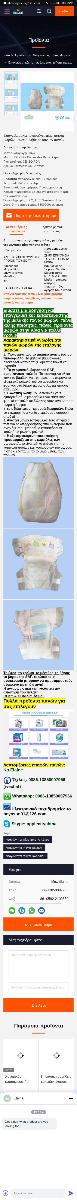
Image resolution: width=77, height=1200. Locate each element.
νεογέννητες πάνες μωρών (51, 55)
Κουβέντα (65, 11)
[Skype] (22, 910)
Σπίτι (6, 55)
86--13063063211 (61, 3)
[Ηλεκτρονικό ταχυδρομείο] (41, 910)
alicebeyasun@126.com (23, 3)
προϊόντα (21, 55)
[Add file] (6, 1193)
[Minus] (71, 1098)
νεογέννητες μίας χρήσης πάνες (27, 839)
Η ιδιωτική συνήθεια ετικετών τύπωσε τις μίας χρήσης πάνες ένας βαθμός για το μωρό (56, 1079)
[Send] (71, 1193)
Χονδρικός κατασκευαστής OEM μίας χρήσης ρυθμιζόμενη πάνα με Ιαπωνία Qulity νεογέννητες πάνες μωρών (19, 1079)
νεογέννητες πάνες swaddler (25, 856)
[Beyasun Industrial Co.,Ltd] (21, 11)
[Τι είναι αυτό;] (31, 910)
